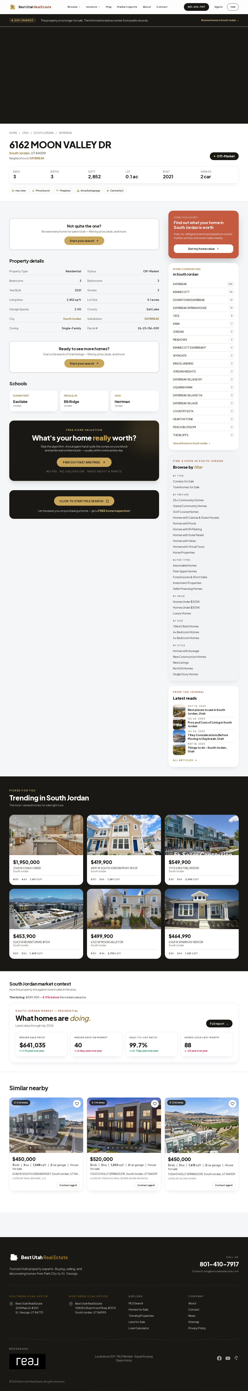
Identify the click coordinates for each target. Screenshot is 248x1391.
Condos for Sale (183, 481)
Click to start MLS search (81, 501)
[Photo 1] (30, 1147)
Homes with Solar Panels (188, 535)
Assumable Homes (185, 565)
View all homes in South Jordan (190, 443)
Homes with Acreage (186, 651)
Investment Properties (187, 583)
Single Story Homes (185, 674)
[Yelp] (236, 1358)
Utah (25, 132)
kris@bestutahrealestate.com (221, 1271)
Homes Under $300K (186, 601)
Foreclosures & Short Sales (190, 577)
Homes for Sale (138, 1309)
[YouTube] (228, 1358)
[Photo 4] (44, 1147)
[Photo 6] (53, 1147)
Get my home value (201, 248)
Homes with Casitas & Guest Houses (196, 517)
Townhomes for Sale (186, 487)
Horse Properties (184, 552)
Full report (219, 1023)
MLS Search (136, 1303)
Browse (73, 6)
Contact (161, 6)
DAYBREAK (65, 132)
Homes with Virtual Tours (188, 546)
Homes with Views (184, 540)
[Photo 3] (39, 1147)
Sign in (218, 6)
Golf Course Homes (186, 511)
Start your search (82, 240)
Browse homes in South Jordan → (220, 20)
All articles (183, 760)
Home (13, 132)
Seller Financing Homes (187, 588)
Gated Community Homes (190, 506)
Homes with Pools (184, 523)
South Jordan (43, 132)
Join (232, 6)
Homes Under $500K (186, 607)
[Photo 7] (58, 1147)
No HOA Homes (183, 668)
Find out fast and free (81, 462)
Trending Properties (141, 1315)
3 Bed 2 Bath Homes (186, 626)
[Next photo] (78, 1125)
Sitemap (193, 1322)
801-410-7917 (196, 6)
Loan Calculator (139, 1328)
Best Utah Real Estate (30, 1381)
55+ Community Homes (188, 500)
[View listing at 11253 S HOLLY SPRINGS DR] (124, 1125)
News (191, 1315)
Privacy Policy (197, 1328)
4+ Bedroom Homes (186, 632)
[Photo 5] (49, 1147)
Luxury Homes (182, 613)
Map (109, 6)
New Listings (181, 662)
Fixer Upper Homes (185, 571)
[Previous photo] (14, 1125)
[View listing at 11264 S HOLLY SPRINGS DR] (202, 1125)
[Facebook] (219, 1358)
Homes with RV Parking (187, 529)
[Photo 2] (35, 1147)
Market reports (127, 6)
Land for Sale (137, 1322)
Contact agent (68, 1185)
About (147, 6)
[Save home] (77, 1104)
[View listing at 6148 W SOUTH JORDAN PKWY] (46, 1125)
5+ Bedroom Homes (186, 638)
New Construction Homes (189, 656)
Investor (91, 6)
